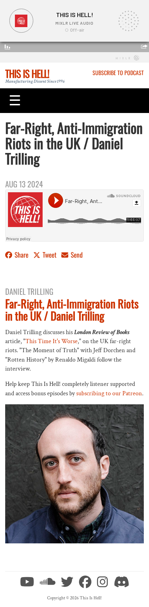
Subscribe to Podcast (118, 72)
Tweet (49, 255)
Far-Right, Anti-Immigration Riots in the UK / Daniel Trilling (72, 309)
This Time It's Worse (51, 341)
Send (76, 255)
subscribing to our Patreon (109, 393)
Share (21, 255)
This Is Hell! (27, 73)
